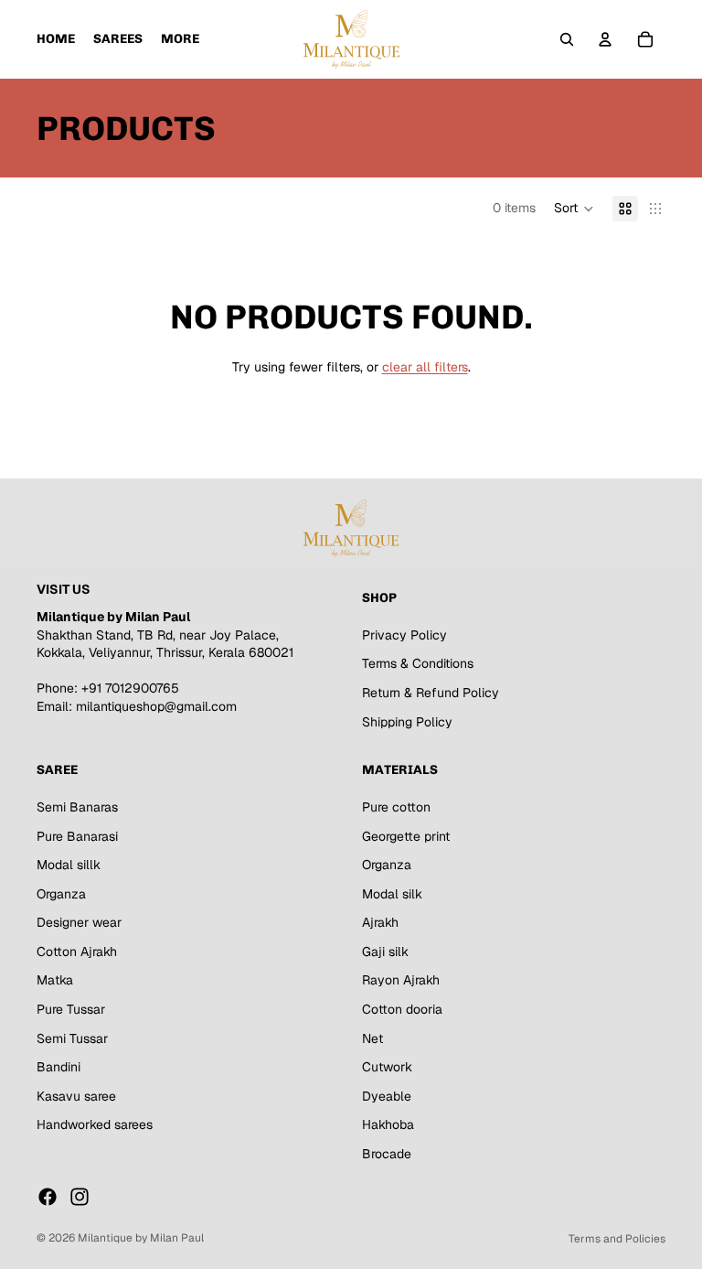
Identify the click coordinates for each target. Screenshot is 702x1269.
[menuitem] (180, 39)
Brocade (386, 1153)
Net (372, 1037)
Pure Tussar (71, 1009)
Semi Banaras (77, 807)
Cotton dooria (402, 1009)
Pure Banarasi (77, 835)
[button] (574, 208)
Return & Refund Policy (430, 692)
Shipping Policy (407, 721)
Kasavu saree (76, 1096)
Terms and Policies (617, 1238)
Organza (61, 893)
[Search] (567, 39)
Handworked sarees (95, 1124)
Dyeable (386, 1096)
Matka (55, 980)
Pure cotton (396, 807)
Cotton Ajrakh (77, 951)
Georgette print (406, 835)
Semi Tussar (72, 1037)
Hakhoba (388, 1124)
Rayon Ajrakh (401, 980)
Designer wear (79, 922)
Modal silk (392, 893)
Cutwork (387, 1067)
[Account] (605, 39)
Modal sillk (69, 864)
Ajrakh (380, 922)
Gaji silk (385, 951)
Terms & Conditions (417, 663)
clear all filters (425, 367)
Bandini (58, 1067)
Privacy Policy (404, 634)
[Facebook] (47, 1196)
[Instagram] (79, 1196)
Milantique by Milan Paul (141, 1238)
